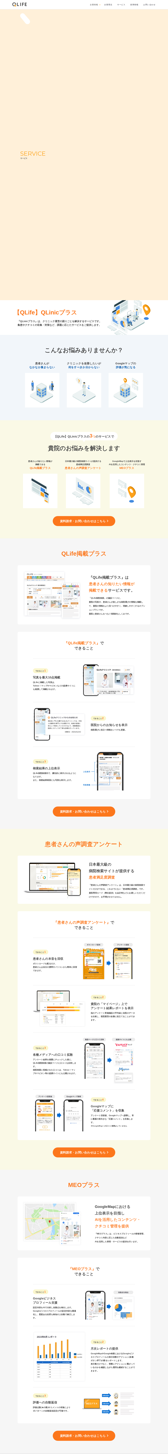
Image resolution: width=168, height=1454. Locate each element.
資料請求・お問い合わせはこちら (83, 521)
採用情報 (134, 5)
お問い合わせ (149, 5)
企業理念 (108, 5)
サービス (121, 5)
